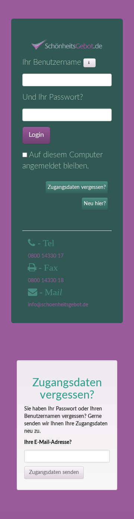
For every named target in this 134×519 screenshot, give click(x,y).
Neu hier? (95, 203)
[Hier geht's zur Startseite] (67, 44)
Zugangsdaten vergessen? (77, 187)
